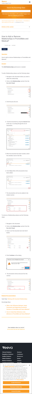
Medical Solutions (7, 360)
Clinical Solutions (6, 352)
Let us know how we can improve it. (16, 329)
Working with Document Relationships (17, 299)
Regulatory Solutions (7, 354)
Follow (4, 49)
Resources (20, 356)
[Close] (29, 365)
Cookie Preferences (16, 382)
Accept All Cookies (16, 391)
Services (19, 352)
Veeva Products (19, 20)
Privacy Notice (20, 379)
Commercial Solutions (8, 362)
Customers (20, 354)
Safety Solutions (6, 358)
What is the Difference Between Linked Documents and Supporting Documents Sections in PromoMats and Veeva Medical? (18, 307)
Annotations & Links (19, 22)
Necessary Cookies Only (16, 387)
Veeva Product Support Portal (8, 20)
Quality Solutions (6, 356)
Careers (19, 360)
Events (19, 358)
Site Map (19, 362)
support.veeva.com (9, 366)
